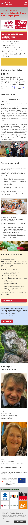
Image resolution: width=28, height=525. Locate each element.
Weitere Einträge (6, 62)
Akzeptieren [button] (20, 521)
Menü (25, 4)
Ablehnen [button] (8, 521)
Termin (7, 83)
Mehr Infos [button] (4, 518)
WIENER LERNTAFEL (9, 3)
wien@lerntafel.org (17, 87)
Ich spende (7, 321)
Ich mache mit (8, 301)
